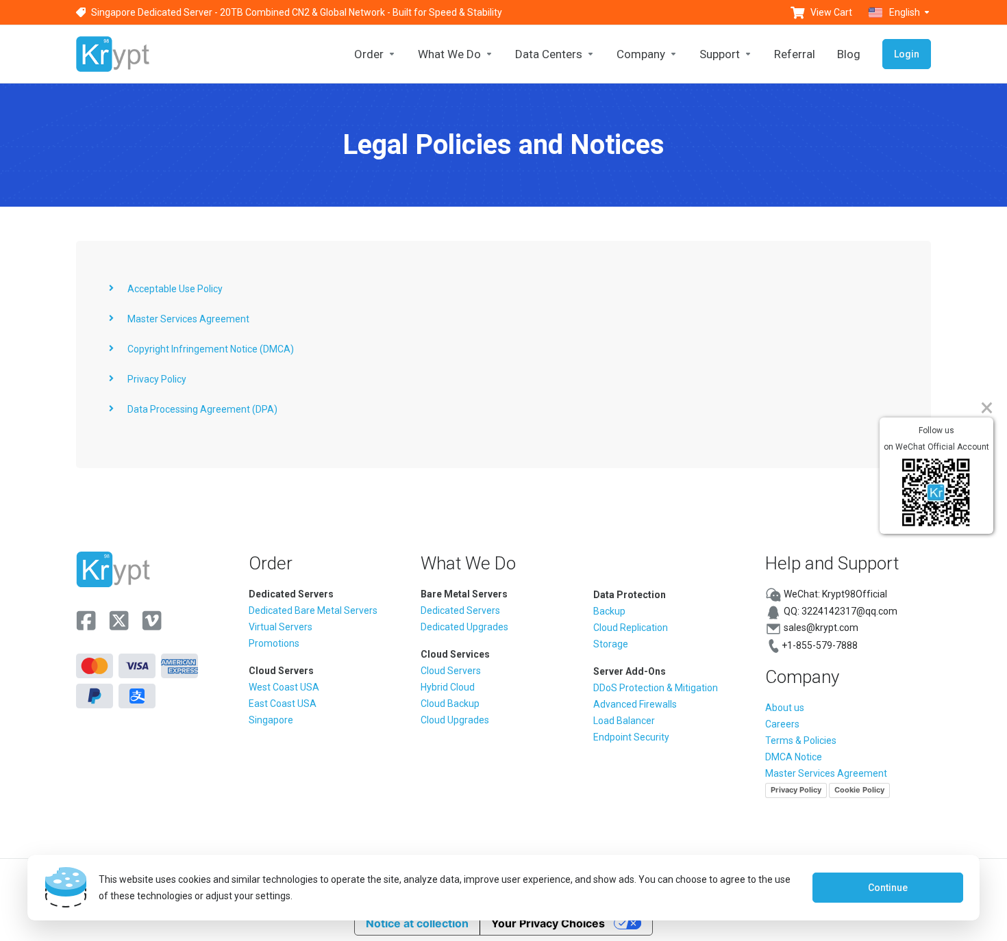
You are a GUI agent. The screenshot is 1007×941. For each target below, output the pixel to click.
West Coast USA (284, 687)
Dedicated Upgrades (464, 626)
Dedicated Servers (460, 610)
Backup (609, 611)
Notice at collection (417, 923)
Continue (888, 887)
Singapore (271, 719)
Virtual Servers (280, 626)
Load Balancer (624, 720)
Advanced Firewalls (635, 704)
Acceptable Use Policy (175, 288)
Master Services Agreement (188, 318)
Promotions (274, 643)
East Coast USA (282, 703)
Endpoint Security (631, 737)
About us (784, 707)
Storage (610, 644)
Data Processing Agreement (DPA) (202, 409)
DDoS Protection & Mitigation (655, 687)
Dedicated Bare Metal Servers (313, 610)
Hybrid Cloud (448, 687)
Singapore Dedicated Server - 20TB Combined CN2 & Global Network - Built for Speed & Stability (296, 12)
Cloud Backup (450, 703)
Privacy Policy (156, 379)
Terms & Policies (800, 740)
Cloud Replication (630, 627)
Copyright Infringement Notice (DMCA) (210, 349)
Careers (782, 724)
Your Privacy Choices (548, 923)
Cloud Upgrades (455, 719)
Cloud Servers (451, 670)
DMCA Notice (793, 756)
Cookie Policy (859, 790)
